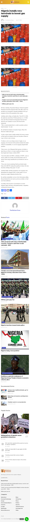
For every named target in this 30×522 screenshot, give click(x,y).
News (5, 8)
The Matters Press (9, 20)
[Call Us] (27, 519)
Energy (3, 347)
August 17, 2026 (5, 276)
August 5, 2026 (4, 301)
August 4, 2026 (4, 327)
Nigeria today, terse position (10, 351)
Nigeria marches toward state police (12, 325)
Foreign (3, 506)
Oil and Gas (18, 499)
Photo (17, 500)
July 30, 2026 (4, 381)
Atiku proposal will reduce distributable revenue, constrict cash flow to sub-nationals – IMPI (15, 96)
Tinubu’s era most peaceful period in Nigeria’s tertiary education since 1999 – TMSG (14, 272)
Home (2, 8)
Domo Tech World (7, 518)
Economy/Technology (7, 238)
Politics (17, 502)
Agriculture (3, 497)
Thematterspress (20, 506)
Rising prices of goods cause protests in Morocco (11, 436)
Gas (5, 193)
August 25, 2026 (5, 247)
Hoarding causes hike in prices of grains (14, 455)
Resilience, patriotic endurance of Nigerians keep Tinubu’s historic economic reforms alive (15, 377)
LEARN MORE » (4, 477)
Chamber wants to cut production (17, 402)
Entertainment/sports (6, 502)
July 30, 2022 (10, 399)
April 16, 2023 (10, 393)
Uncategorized (19, 508)
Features (3, 504)
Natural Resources (5, 510)
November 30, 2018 (11, 403)
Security (18, 504)
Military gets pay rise (8, 103)
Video (17, 510)
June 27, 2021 (19, 20)
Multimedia (3, 508)
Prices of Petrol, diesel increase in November (15, 459)
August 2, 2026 (4, 352)
